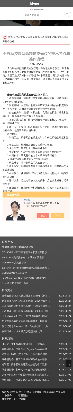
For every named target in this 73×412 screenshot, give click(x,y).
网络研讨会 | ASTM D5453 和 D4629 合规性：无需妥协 (26, 379)
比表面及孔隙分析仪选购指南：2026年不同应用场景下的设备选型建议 (26, 311)
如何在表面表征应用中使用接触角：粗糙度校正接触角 (26, 321)
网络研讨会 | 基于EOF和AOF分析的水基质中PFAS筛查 (26, 359)
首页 (10, 37)
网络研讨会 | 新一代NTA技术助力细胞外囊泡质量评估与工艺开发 (26, 369)
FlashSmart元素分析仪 (14, 262)
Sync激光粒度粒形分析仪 (15, 283)
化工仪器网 (20, 399)
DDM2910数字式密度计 (14, 272)
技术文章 (20, 37)
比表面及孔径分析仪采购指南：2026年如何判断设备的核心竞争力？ (26, 300)
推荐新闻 (7, 338)
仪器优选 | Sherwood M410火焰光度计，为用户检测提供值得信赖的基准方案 (26, 326)
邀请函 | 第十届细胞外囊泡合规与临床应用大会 (26, 364)
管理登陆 (23, 395)
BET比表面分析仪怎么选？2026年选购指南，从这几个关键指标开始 (26, 316)
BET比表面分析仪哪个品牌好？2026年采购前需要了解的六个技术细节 (26, 305)
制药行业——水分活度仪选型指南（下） (23, 331)
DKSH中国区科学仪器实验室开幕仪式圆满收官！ (26, 374)
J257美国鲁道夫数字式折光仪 (17, 247)
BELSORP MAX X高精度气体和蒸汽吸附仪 (24, 252)
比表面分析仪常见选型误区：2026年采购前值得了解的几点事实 (26, 295)
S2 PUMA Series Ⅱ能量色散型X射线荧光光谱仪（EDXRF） (26, 267)
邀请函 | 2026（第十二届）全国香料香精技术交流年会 (26, 354)
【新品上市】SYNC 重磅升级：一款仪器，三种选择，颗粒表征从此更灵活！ (26, 344)
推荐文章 (7, 290)
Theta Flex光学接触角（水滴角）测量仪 (23, 257)
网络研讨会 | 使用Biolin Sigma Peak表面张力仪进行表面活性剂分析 (26, 349)
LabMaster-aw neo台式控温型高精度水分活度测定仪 (26, 278)
